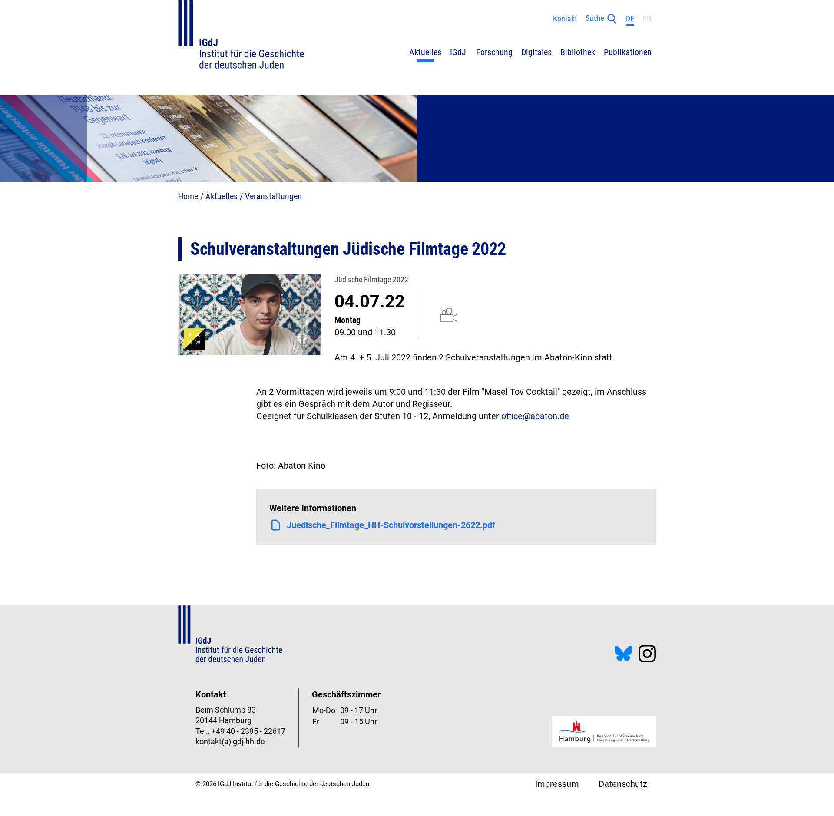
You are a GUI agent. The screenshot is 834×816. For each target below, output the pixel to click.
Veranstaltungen (273, 196)
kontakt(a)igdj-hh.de (230, 741)
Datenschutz (623, 784)
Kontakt (565, 18)
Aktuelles (221, 196)
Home (188, 196)
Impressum (557, 784)
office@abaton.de (535, 416)
